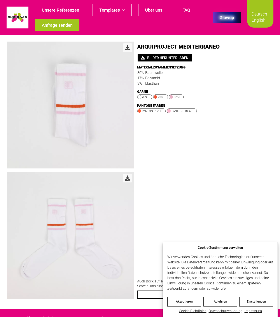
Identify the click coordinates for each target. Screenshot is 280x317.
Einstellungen (256, 301)
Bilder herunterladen (167, 58)
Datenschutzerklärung (225, 311)
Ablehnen (220, 301)
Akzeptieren (184, 301)
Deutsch (259, 14)
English (259, 20)
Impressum (253, 311)
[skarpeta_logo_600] (17, 8)
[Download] (127, 47)
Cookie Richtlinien (192, 311)
